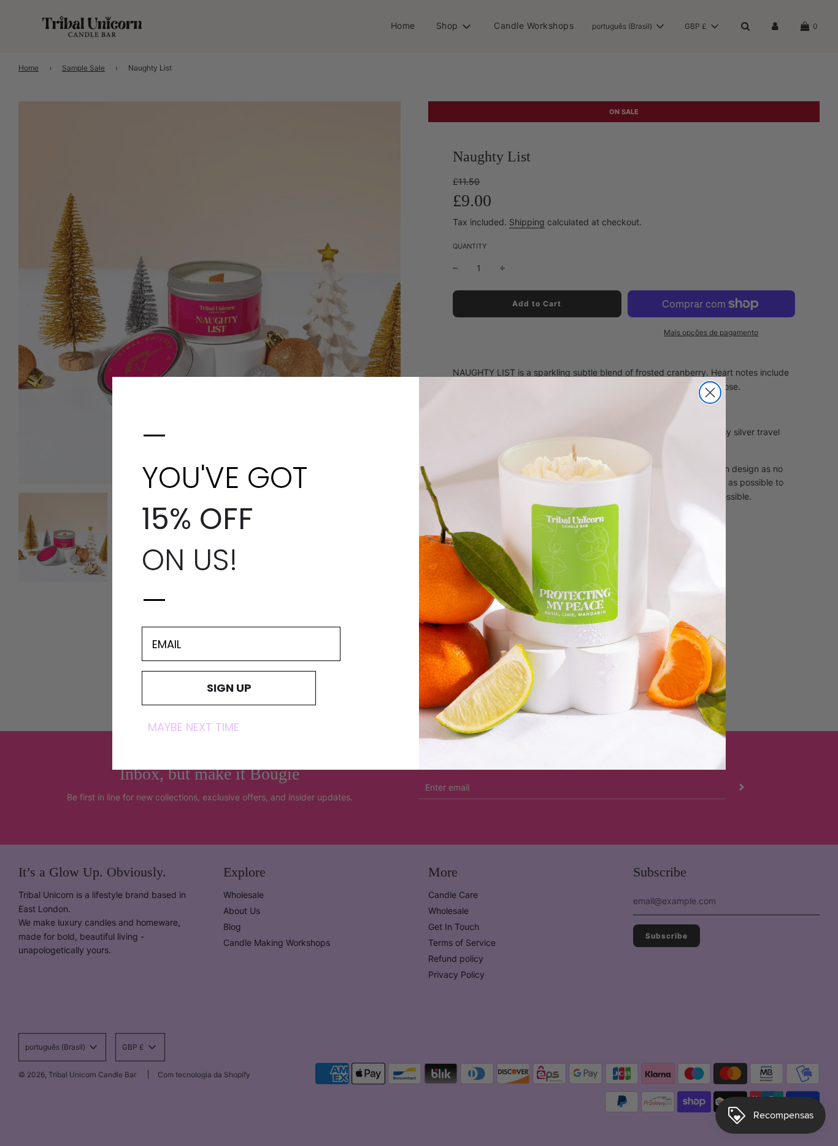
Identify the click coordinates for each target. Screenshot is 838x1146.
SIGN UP (229, 687)
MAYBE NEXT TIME (193, 727)
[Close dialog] (710, 392)
